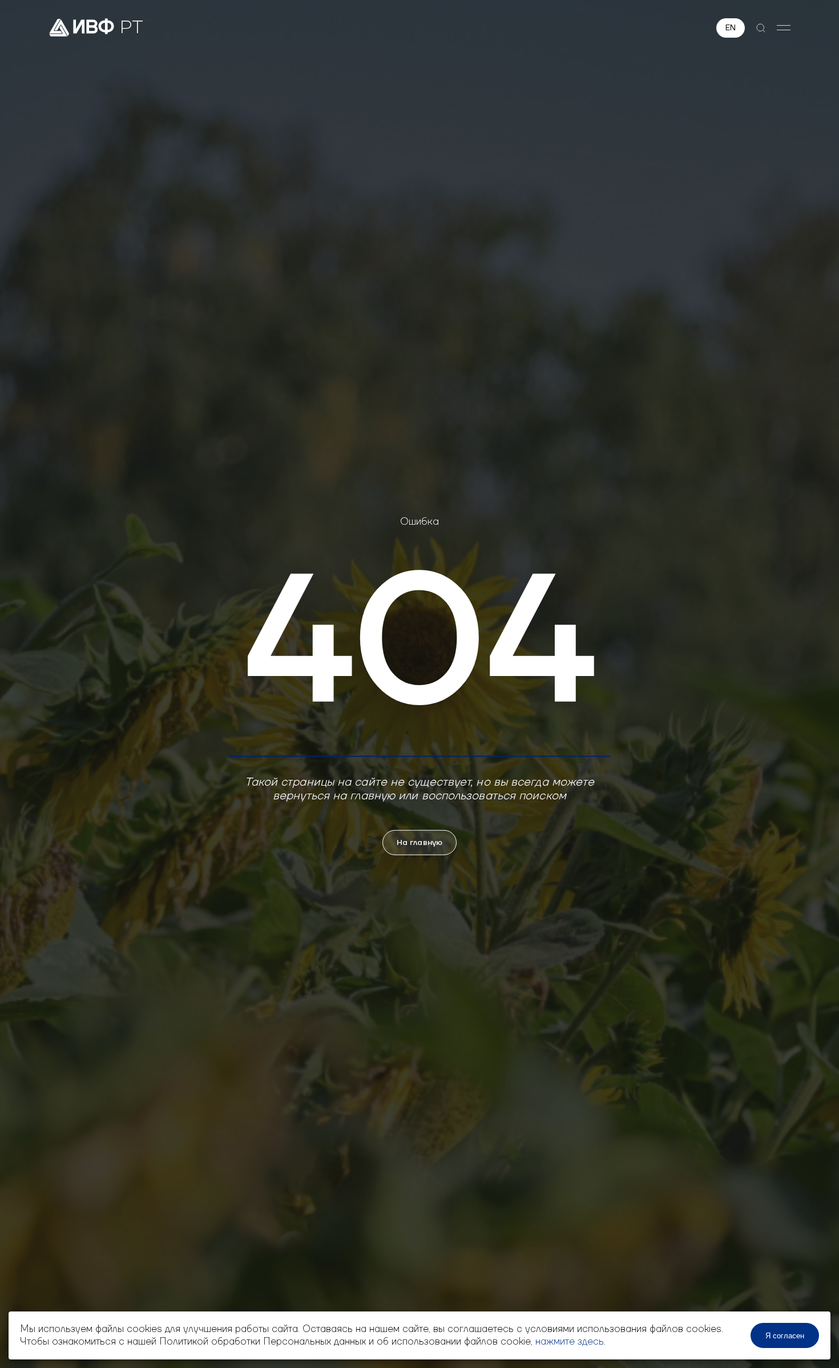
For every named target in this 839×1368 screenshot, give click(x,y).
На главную (419, 842)
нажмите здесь (569, 1341)
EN (730, 28)
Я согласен (784, 1335)
